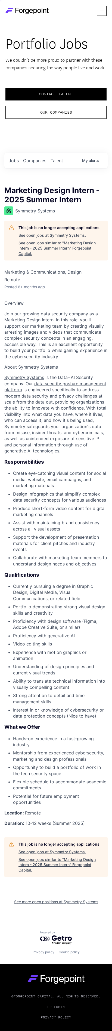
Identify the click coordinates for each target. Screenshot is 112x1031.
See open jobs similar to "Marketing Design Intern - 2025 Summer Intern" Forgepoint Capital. (57, 248)
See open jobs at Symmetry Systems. (52, 235)
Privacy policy (43, 952)
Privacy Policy (56, 1017)
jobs (14, 160)
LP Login (56, 1007)
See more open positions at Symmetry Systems (56, 901)
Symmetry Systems (24, 377)
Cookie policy (69, 952)
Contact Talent (56, 93)
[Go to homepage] (56, 979)
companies (34, 160)
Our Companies (56, 112)
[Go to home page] (27, 11)
